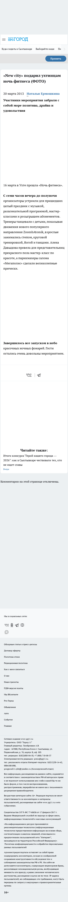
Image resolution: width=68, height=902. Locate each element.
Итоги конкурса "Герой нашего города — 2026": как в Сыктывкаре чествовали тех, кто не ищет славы (32, 462)
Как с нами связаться (14, 669)
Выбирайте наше (45, 48)
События (8, 719)
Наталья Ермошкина (43, 94)
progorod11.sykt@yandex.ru (17, 769)
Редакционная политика (16, 663)
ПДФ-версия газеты (13, 688)
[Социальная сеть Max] (6, 632)
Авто (6, 713)
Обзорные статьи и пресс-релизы (20, 644)
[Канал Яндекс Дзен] (22, 625)
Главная (8, 726)
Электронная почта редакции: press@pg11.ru (26, 759)
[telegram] (40, 375)
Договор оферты (12, 650)
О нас (6, 675)
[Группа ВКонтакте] (6, 625)
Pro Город (9, 700)
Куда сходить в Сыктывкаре (17, 48)
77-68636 (32, 812)
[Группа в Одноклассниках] (11, 625)
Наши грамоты (11, 682)
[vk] (29, 375)
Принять (55, 58)
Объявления (10, 707)
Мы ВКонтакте (11, 694)
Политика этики (12, 657)
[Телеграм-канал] (17, 625)
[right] (64, 49)
